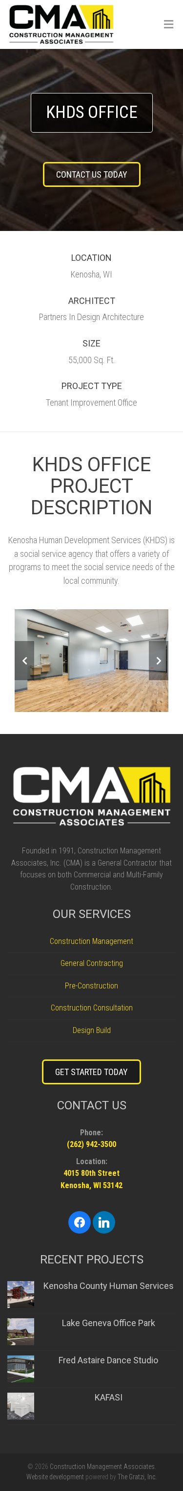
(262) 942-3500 (91, 1144)
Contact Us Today (91, 174)
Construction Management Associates (102, 1466)
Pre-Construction (91, 985)
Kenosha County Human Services (108, 1286)
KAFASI (108, 1397)
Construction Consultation (92, 1007)
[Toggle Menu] (169, 25)
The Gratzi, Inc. (137, 1477)
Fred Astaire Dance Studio (108, 1360)
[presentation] (24, 660)
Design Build (92, 1030)
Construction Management (91, 941)
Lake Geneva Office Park (108, 1323)
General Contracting (92, 963)
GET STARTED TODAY (91, 1072)
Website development (55, 1477)
